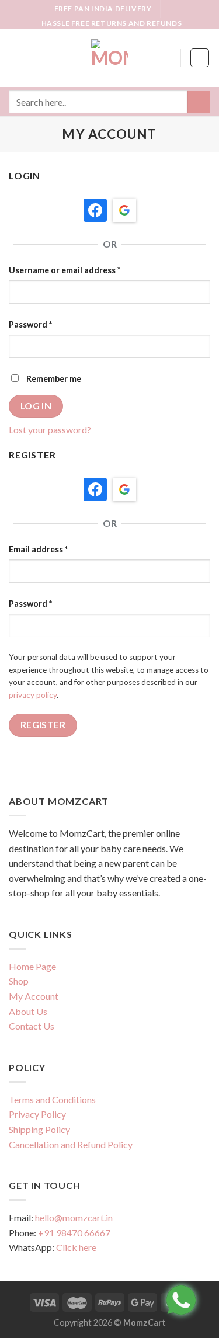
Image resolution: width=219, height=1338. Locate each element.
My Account (33, 996)
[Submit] (198, 102)
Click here (76, 1247)
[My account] (166, 58)
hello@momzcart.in (74, 1217)
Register (43, 725)
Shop (19, 980)
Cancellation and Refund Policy (71, 1144)
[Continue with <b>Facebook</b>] (95, 210)
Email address (38, 549)
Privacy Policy (37, 1114)
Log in (36, 406)
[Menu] (16, 58)
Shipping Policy (39, 1129)
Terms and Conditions (52, 1099)
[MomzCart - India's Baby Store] (110, 58)
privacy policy (33, 695)
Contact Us (31, 1025)
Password (30, 324)
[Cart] (199, 57)
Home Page (32, 966)
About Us (28, 1011)
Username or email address (64, 270)
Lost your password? (50, 429)
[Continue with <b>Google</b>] (124, 210)
